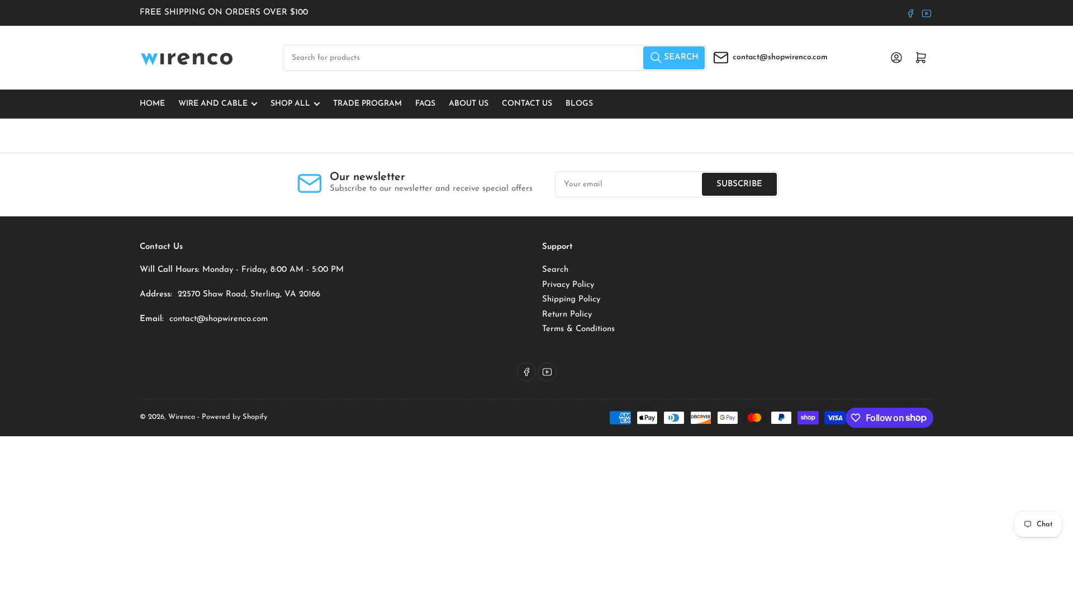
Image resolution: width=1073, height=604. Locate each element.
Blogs (579, 104)
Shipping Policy (571, 299)
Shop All (290, 104)
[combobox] (494, 58)
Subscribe (739, 184)
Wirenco (181, 417)
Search (555, 270)
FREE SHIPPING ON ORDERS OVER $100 (224, 12)
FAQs (425, 104)
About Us (468, 104)
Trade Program (367, 104)
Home (152, 104)
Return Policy (567, 314)
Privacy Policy (568, 285)
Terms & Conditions (578, 329)
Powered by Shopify (234, 417)
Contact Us (527, 104)
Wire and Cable (213, 104)
